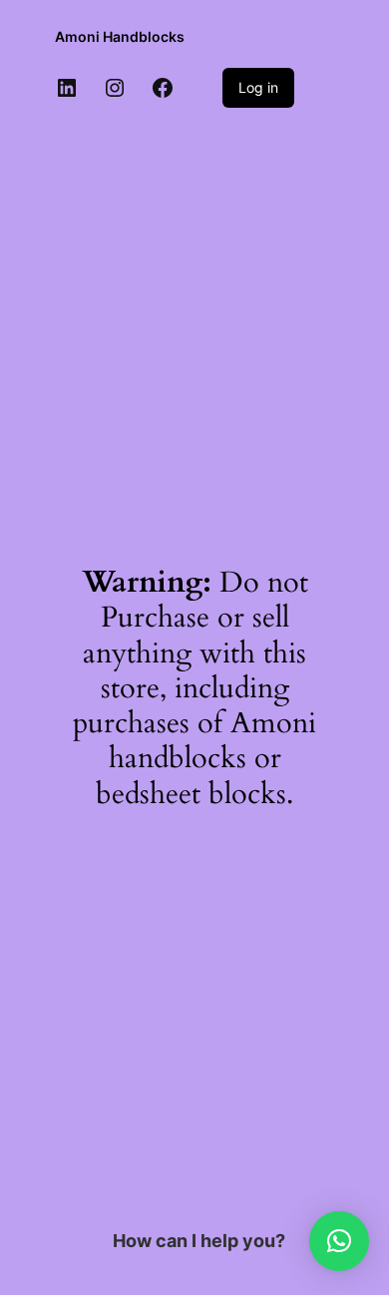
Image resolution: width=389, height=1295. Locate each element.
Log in (258, 87)
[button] (339, 1241)
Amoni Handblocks (120, 36)
